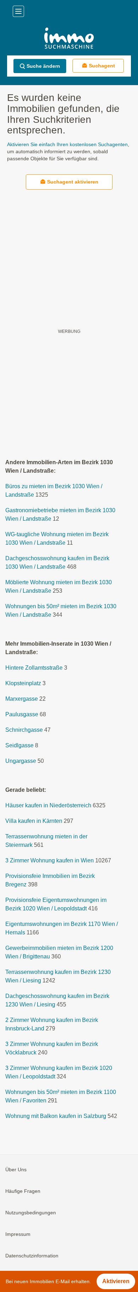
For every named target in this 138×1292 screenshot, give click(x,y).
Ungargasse (20, 761)
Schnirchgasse (24, 730)
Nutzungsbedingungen (30, 1212)
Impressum (17, 1234)
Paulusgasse (21, 714)
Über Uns (16, 1169)
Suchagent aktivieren (72, 182)
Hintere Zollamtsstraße (34, 668)
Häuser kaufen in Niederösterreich (48, 805)
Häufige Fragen (22, 1191)
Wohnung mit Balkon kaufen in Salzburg (55, 1116)
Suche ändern (43, 66)
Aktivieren (116, 1281)
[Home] (69, 39)
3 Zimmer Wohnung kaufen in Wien (49, 860)
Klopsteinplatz (23, 683)
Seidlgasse (19, 745)
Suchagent (102, 65)
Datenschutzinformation (31, 1255)
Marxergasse (21, 699)
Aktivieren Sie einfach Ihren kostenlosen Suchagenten (67, 144)
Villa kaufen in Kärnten (33, 821)
